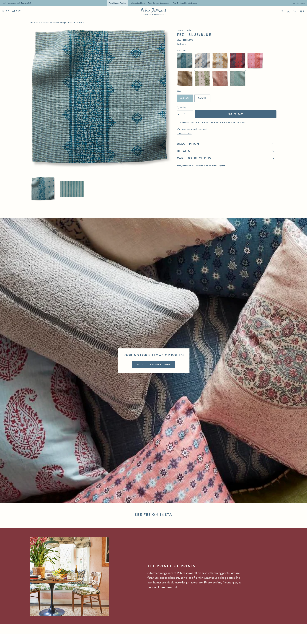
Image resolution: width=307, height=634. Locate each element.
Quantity (181, 107)
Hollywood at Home (137, 3)
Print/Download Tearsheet (194, 129)
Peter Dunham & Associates (158, 3)
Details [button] (183, 151)
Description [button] (188, 144)
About (16, 11)
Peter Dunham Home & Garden (185, 3)
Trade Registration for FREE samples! (16, 2)
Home (33, 22)
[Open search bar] (281, 11)
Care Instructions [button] (194, 158)
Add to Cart (236, 114)
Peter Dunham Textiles (117, 3)
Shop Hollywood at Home (154, 364)
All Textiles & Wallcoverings (52, 22)
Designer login (187, 122)
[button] (43, 189)
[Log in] (289, 11)
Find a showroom (298, 2)
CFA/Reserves (184, 134)
